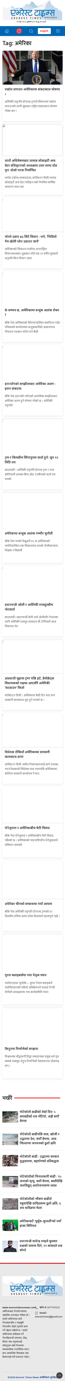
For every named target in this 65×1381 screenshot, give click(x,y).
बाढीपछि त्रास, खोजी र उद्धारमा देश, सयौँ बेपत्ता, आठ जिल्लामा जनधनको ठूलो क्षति (39, 1138)
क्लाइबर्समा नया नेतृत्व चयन (26, 975)
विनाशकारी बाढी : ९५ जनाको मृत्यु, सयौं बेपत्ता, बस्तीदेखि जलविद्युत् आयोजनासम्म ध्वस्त (41, 1181)
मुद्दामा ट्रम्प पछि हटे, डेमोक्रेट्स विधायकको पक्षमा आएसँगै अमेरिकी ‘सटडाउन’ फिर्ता (29, 683)
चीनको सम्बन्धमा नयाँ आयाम (28, 903)
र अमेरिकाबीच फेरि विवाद (27, 828)
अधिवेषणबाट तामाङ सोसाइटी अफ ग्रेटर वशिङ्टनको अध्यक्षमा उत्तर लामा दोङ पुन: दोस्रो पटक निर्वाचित (31, 165)
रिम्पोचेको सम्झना (21, 1048)
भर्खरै (7, 1098)
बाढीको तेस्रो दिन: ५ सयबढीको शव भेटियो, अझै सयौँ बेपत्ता (39, 1116)
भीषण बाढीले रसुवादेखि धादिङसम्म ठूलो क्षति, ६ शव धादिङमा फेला (40, 1203)
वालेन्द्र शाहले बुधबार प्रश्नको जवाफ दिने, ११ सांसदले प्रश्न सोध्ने (41, 1245)
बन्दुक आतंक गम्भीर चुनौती (29, 533)
